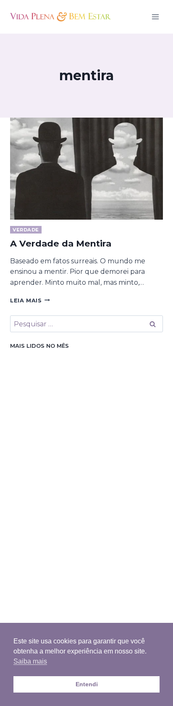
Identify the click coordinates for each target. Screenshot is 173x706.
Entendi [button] (87, 684)
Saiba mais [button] (30, 661)
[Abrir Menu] (155, 16)
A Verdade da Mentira (60, 243)
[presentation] (86, 169)
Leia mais (30, 300)
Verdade (26, 230)
